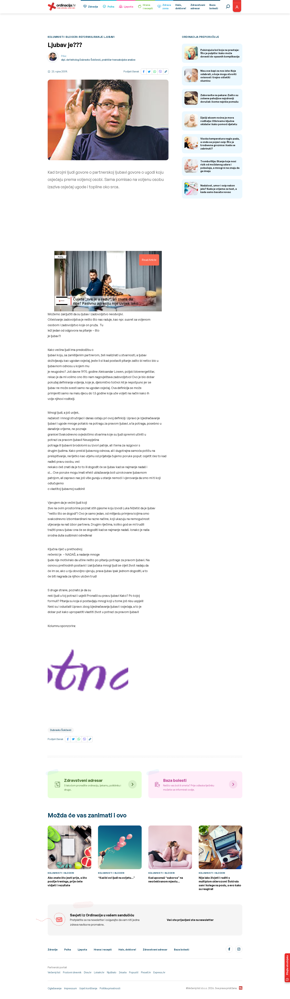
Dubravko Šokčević (60, 730)
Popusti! (133, 972)
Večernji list (54, 972)
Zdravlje (93, 6)
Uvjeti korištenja (88, 988)
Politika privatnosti (110, 988)
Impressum (70, 988)
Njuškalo (111, 972)
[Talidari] (88, 678)
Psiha (111, 6)
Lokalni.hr (99, 972)
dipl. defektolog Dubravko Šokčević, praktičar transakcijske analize (98, 59)
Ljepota (128, 6)
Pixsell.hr (146, 972)
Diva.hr (87, 972)
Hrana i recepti (103, 949)
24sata (123, 972)
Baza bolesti (181, 949)
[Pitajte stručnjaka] (287, 967)
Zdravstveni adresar (155, 949)
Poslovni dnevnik (72, 972)
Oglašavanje (55, 988)
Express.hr (159, 972)
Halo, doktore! (127, 949)
